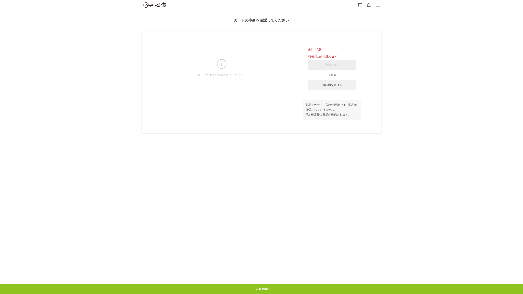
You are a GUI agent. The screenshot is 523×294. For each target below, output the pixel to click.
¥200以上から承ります (322, 56)
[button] (369, 5)
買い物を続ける (332, 85)
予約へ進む (332, 64)
